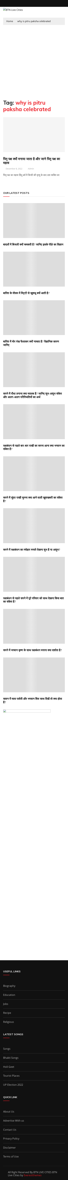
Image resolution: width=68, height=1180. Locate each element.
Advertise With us (13, 1120)
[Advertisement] (34, 61)
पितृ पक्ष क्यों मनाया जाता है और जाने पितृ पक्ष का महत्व (31, 161)
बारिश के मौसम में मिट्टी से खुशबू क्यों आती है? (26, 293)
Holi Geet (8, 1067)
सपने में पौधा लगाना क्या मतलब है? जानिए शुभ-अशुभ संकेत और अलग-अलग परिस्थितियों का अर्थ (32, 395)
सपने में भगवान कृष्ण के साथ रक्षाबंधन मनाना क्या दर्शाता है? (32, 650)
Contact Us (9, 1129)
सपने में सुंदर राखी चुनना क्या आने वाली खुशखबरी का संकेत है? (32, 499)
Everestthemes (33, 1175)
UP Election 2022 (13, 1084)
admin (31, 168)
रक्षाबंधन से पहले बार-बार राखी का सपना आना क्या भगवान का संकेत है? (34, 447)
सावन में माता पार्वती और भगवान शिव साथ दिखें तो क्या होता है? (32, 700)
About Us (8, 1111)
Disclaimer (9, 1147)
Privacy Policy (11, 1138)
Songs (6, 1048)
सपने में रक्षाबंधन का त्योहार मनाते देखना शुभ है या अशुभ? (31, 549)
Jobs (5, 1004)
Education (9, 995)
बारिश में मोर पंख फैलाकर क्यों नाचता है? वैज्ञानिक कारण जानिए (31, 343)
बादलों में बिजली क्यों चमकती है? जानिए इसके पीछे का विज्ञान (33, 244)
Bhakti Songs (11, 1057)
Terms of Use (11, 1156)
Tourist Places (11, 1075)
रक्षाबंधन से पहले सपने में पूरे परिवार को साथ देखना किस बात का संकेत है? (33, 599)
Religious (8, 1022)
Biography (9, 986)
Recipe (7, 1013)
